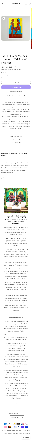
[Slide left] (12, 52)
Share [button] (5, 178)
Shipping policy (26, 433)
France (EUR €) (15, 417)
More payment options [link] (16, 91)
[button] (3, 4)
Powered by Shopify (16, 430)
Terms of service (16, 433)
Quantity (3, 72)
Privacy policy (7, 433)
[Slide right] (20, 52)
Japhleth (9, 430)
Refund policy (26, 430)
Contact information (17, 436)
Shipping (10, 69)
